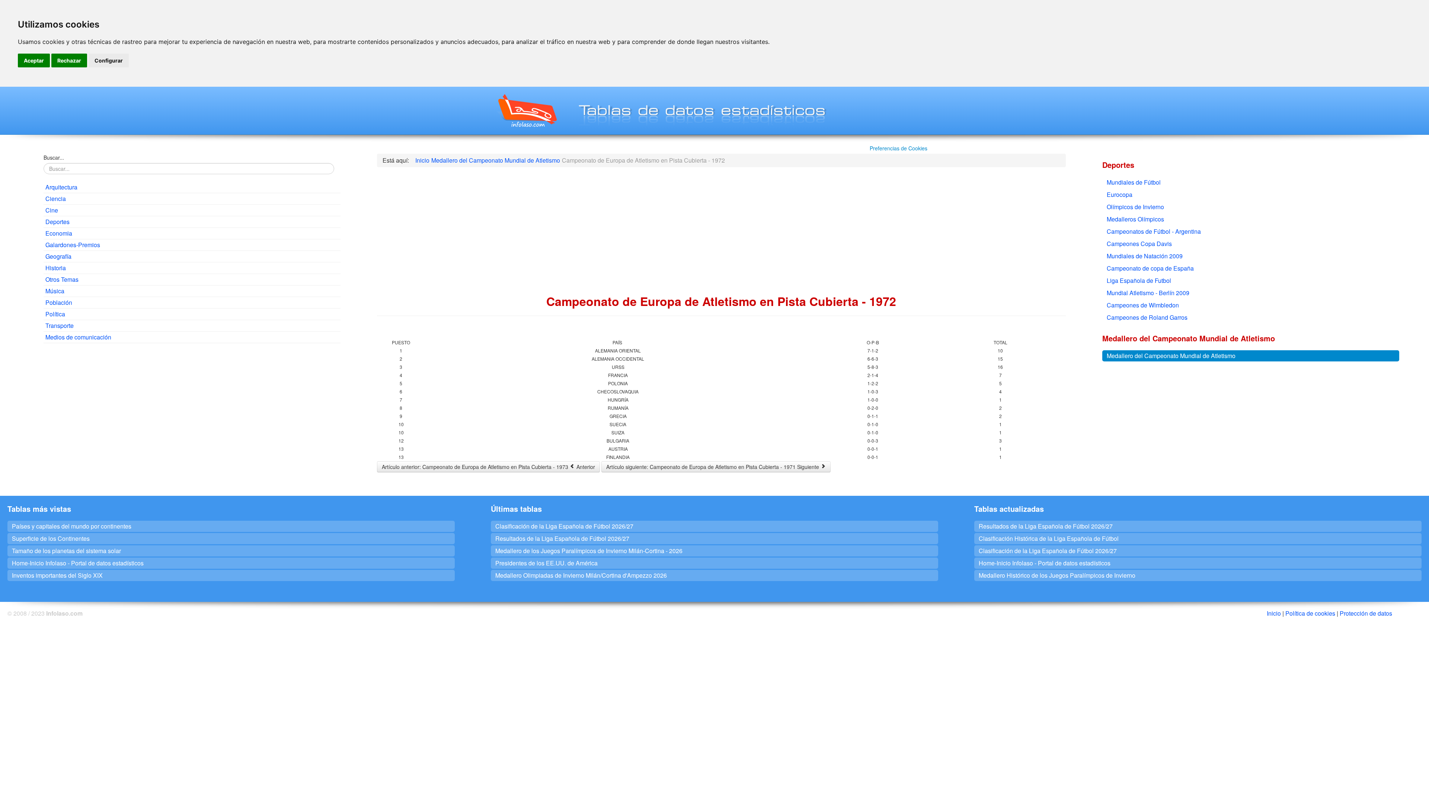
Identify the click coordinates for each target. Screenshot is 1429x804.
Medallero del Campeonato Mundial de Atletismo (1171, 355)
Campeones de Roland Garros (1147, 317)
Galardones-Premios (72, 244)
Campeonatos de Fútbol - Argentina (1154, 231)
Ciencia (55, 198)
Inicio (1274, 613)
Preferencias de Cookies (898, 148)
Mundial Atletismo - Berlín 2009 (1148, 292)
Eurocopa (1119, 194)
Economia (58, 233)
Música (54, 291)
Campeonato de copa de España (1150, 268)
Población (58, 302)
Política (55, 314)
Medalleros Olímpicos (1135, 219)
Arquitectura (61, 187)
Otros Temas (62, 279)
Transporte (59, 325)
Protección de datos (1366, 613)
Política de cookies (1310, 613)
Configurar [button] (109, 60)
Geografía (58, 256)
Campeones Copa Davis (1139, 243)
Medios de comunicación (78, 337)
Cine (51, 210)
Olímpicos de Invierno (1135, 206)
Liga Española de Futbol (1139, 280)
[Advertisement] (192, 403)
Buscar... (54, 157)
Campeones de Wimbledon (1143, 305)
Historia (55, 268)
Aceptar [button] (34, 60)
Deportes (57, 221)
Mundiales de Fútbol (1134, 182)
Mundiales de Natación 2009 (1145, 256)
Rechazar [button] (69, 60)
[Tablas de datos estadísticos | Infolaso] (527, 110)
